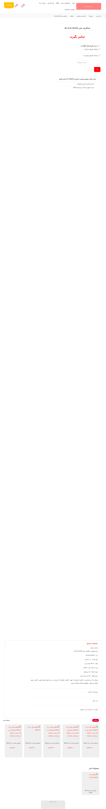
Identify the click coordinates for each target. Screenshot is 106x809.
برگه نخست (98, 16)
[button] (63, 664)
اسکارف (71, 16)
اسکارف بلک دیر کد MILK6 (52, 743)
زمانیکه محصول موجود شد (90, 55)
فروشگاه (91, 16)
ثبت (97, 69)
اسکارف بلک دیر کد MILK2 (91, 743)
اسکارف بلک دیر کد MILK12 (71, 743)
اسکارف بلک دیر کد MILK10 (32, 743)
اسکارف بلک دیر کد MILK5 (14, 743)
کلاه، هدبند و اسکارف (81, 16)
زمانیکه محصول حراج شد (91, 49)
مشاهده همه (6, 720)
